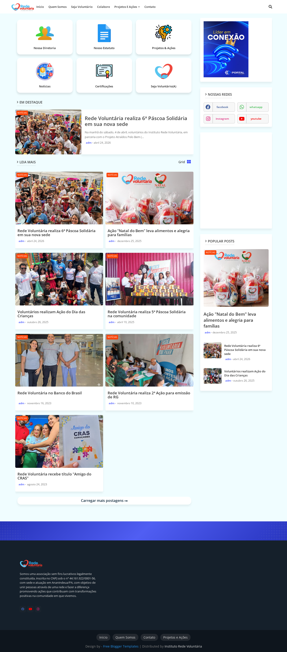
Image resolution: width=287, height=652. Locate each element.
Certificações (104, 86)
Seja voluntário (82, 7)
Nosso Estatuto (104, 48)
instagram (222, 119)
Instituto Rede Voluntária (183, 646)
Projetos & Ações (163, 48)
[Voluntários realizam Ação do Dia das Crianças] (213, 376)
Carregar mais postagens (102, 500)
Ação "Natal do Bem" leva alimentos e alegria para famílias (230, 320)
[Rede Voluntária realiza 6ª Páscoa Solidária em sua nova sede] (213, 350)
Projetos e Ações (125, 7)
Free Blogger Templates (121, 646)
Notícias (44, 86)
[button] (270, 6)
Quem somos (57, 7)
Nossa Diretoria (45, 48)
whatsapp (256, 107)
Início (40, 7)
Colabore (103, 7)
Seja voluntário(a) (163, 86)
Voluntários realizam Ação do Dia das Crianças (244, 373)
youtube (256, 119)
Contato (150, 7)
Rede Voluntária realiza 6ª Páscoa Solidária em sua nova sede (136, 121)
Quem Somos (125, 637)
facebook (222, 107)
